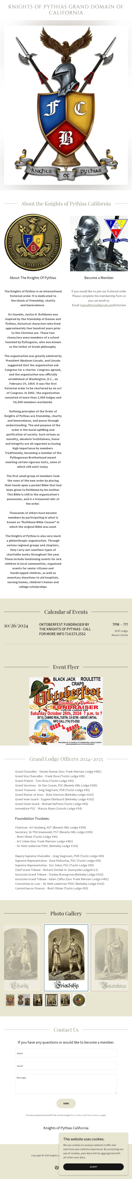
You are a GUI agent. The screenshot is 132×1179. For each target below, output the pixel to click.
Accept (93, 1166)
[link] (66, 13)
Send (66, 1103)
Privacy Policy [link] (76, 1115)
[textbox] (66, 1053)
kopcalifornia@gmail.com (96, 305)
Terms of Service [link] (94, 1115)
